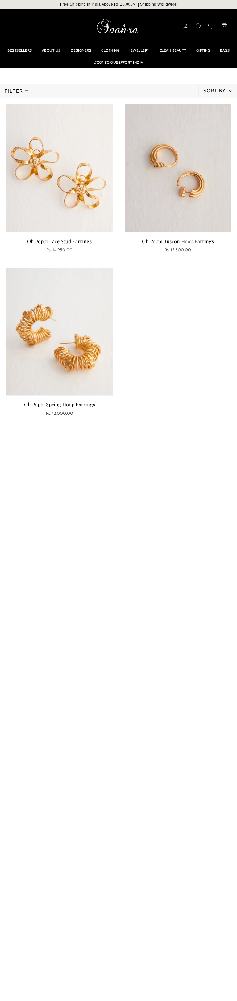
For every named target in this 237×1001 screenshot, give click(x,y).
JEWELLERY (139, 50)
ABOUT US (51, 50)
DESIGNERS (81, 50)
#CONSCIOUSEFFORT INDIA (118, 62)
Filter (14, 91)
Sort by (215, 90)
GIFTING (203, 50)
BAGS (225, 50)
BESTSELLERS (19, 50)
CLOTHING (110, 50)
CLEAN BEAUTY (173, 50)
